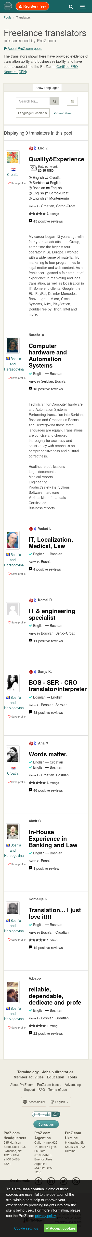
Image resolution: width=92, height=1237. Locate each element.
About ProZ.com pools (24, 48)
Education (55, 1076)
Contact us (46, 1124)
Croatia (12, 174)
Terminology (28, 1071)
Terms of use (57, 1089)
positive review (46, 868)
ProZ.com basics (49, 1084)
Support (29, 1089)
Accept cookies (62, 1228)
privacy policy (45, 1215)
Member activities (29, 1076)
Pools (7, 17)
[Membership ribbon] (31, 147)
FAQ (42, 1089)
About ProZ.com (22, 1084)
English (60, 1102)
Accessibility (36, 1102)
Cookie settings (26, 1228)
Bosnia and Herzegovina (14, 363)
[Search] (71, 6)
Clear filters (64, 113)
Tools (72, 1076)
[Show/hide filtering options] (72, 101)
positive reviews (48, 221)
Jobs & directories (57, 1071)
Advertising (73, 1084)
